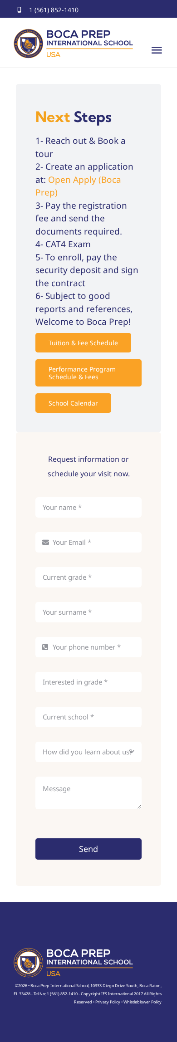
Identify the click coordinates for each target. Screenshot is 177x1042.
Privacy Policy (107, 1002)
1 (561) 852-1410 (54, 9)
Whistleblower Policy (142, 1002)
